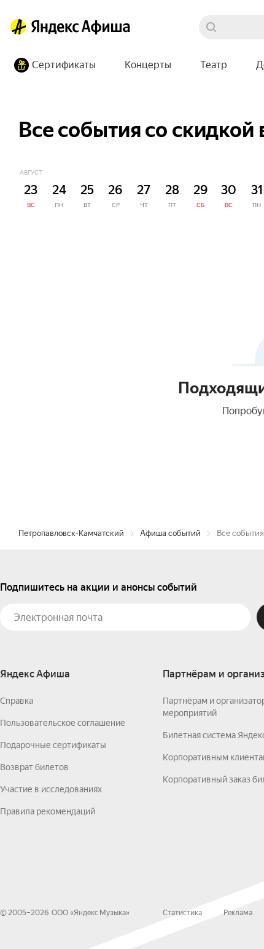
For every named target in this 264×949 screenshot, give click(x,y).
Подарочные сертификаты (53, 745)
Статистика (182, 912)
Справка (16, 701)
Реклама (237, 912)
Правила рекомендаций (47, 811)
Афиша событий (170, 533)
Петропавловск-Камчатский (71, 533)
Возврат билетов (34, 767)
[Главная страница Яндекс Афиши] (18, 27)
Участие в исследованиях (51, 789)
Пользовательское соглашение (62, 723)
